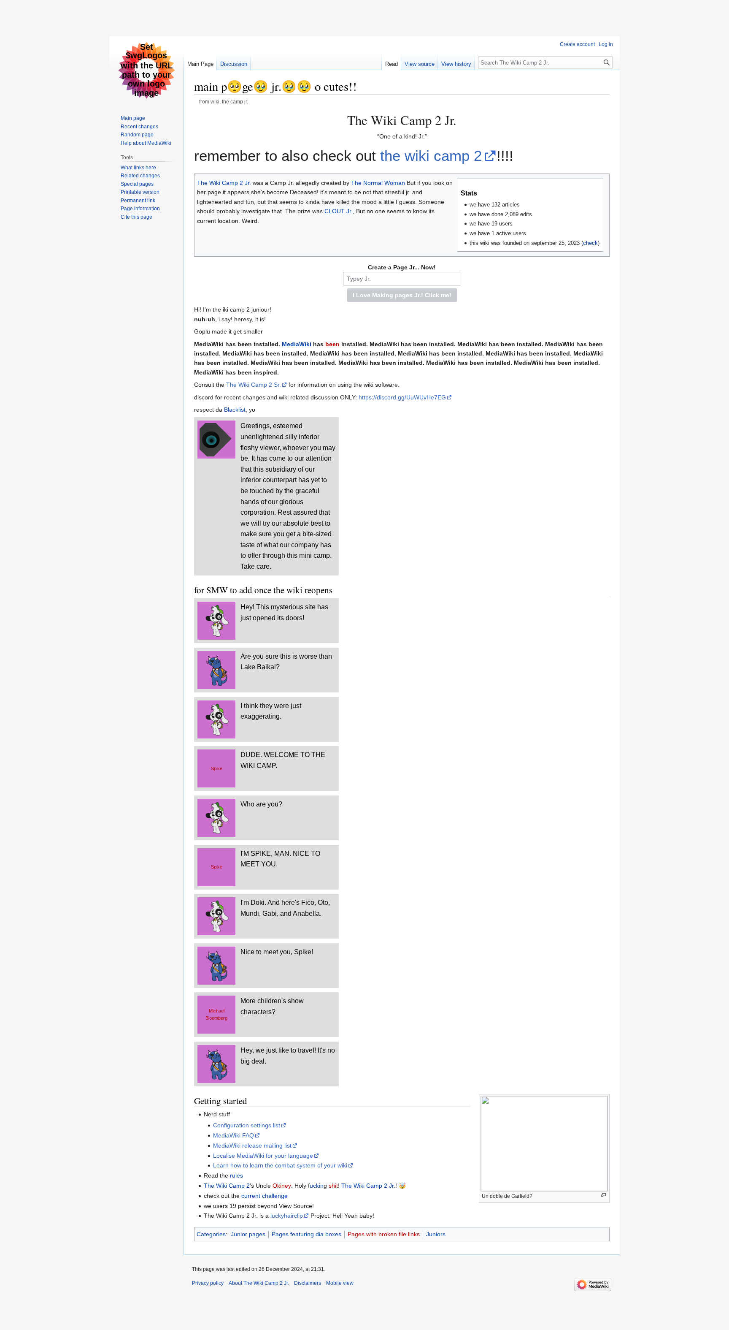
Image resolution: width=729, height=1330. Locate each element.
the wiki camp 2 (431, 155)
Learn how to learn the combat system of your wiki (280, 1165)
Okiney (282, 1185)
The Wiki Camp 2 (227, 1185)
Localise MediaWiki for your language (263, 1155)
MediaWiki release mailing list (252, 1145)
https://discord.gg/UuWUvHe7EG (402, 397)
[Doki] (216, 620)
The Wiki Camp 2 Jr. (224, 182)
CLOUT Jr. (338, 211)
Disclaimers (307, 1283)
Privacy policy (208, 1283)
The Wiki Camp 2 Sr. (253, 384)
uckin (317, 1185)
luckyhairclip (286, 1215)
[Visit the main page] (146, 70)
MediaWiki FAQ (233, 1135)
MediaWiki (296, 344)
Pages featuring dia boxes (306, 1234)
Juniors (436, 1234)
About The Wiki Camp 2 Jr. (259, 1283)
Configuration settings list (246, 1125)
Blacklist (235, 409)
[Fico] (216, 669)
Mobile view (340, 1283)
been (332, 344)
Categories (211, 1234)
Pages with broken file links (384, 1234)
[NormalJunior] (216, 439)
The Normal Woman (378, 182)
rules (236, 1175)
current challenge (264, 1195)
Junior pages (248, 1234)
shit (333, 1185)
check (590, 243)
